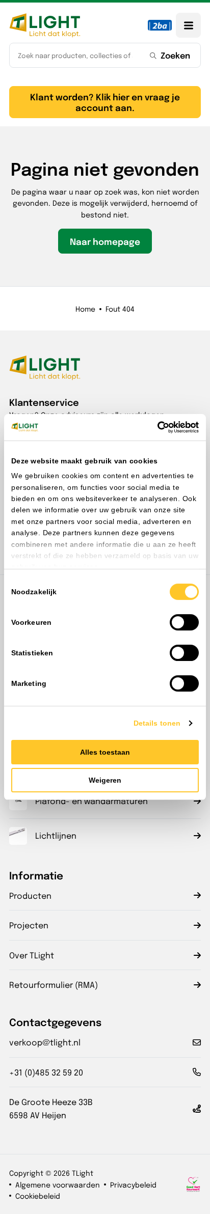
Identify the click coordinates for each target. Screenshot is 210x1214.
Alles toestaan (105, 752)
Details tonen (157, 723)
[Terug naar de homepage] (45, 25)
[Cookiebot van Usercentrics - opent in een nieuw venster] (154, 427)
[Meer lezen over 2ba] (160, 25)
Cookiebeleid (37, 1195)
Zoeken (175, 55)
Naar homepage (105, 241)
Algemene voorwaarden (57, 1184)
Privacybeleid (133, 1184)
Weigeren (105, 780)
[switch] (184, 622)
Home (85, 308)
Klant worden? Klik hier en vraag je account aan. (105, 102)
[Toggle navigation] (188, 25)
